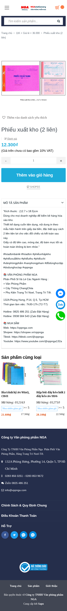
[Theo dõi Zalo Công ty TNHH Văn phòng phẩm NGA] (23, 535)
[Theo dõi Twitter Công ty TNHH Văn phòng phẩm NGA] (14, 535)
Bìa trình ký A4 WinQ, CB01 (15, 394)
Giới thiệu (51, 586)
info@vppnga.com (15, 490)
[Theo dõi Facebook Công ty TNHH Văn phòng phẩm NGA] (5, 535)
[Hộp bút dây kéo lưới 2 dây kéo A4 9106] (51, 373)
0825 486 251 (20, 483)
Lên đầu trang (33, 604)
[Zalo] (60, 304)
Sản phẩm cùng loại (21, 357)
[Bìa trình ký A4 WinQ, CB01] (16, 373)
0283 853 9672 (34, 475)
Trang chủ (15, 586)
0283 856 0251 (14, 475)
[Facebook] (60, 293)
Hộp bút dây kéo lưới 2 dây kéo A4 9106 (50, 394)
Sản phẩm (33, 586)
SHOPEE (34, 186)
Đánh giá (12, 138)
